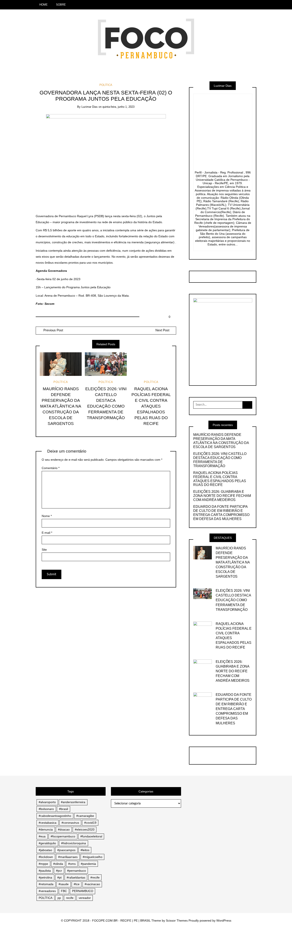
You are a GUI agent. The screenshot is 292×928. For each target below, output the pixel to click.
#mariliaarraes (68, 857)
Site (44, 549)
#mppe (43, 863)
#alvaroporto (47, 802)
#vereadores (47, 891)
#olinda (58, 863)
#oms (72, 863)
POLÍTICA (105, 85)
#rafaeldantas (76, 877)
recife (70, 898)
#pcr (59, 870)
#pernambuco (76, 870)
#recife (95, 877)
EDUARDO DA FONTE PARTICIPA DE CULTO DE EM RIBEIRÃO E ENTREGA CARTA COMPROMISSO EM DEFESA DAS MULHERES (221, 513)
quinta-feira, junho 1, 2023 (118, 106)
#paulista (45, 870)
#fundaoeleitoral (91, 836)
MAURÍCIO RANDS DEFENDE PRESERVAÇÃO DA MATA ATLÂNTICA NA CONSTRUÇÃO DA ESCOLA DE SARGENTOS (60, 406)
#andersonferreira (73, 802)
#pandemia (88, 863)
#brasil (63, 809)
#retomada (46, 884)
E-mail (47, 532)
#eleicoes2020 (84, 829)
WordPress (223, 920)
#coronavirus (70, 822)
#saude (64, 884)
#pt (59, 877)
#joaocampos (66, 850)
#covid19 (90, 822)
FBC (64, 891)
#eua (42, 836)
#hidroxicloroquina (73, 843)
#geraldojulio (47, 843)
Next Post (162, 330)
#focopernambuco (63, 836)
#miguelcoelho (92, 857)
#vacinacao (92, 884)
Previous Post (53, 330)
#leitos (85, 850)
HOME (43, 4)
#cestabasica (47, 822)
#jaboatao (45, 850)
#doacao (64, 829)
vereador (85, 898)
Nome (47, 516)
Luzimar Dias (89, 106)
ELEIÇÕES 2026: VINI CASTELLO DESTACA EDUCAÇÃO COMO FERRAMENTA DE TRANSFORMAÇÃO (219, 460)
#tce (77, 884)
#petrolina (45, 877)
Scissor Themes (177, 920)
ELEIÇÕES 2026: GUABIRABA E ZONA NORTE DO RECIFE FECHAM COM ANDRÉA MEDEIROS (222, 496)
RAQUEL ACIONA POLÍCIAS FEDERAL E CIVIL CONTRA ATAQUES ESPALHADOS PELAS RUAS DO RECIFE (151, 406)
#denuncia (46, 829)
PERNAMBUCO (82, 891)
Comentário (50, 468)
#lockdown (46, 857)
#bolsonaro (46, 809)
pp (59, 898)
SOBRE (61, 4)
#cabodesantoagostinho (55, 815)
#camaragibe (85, 815)
